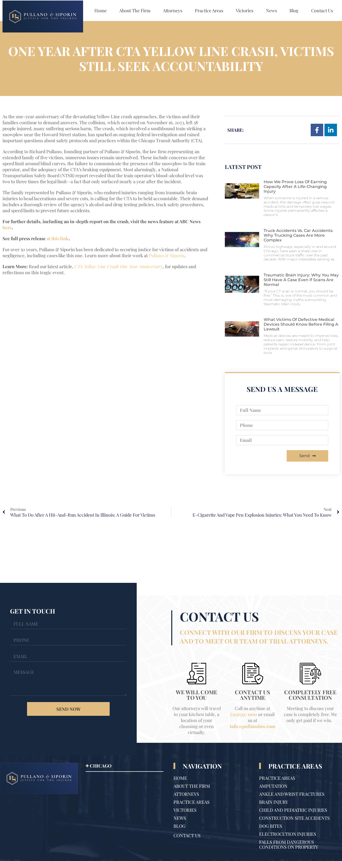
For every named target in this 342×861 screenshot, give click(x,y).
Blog (293, 10)
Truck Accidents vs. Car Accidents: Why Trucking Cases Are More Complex (298, 235)
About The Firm (134, 10)
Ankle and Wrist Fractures (291, 794)
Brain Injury (273, 802)
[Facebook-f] (317, 130)
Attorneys (172, 10)
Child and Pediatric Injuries (293, 810)
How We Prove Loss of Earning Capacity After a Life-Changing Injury (295, 186)
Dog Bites (270, 826)
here (7, 227)
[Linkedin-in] (330, 130)
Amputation (273, 786)
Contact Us (322, 10)
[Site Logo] (43, 16)
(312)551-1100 (243, 714)
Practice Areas (209, 10)
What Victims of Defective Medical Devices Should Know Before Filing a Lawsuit (301, 324)
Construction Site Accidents (294, 818)
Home (100, 10)
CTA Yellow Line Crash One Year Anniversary (118, 266)
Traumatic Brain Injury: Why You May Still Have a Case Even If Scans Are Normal (301, 280)
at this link (58, 238)
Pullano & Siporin (167, 255)
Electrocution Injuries (287, 834)
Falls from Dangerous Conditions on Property (288, 844)
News (271, 10)
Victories (244, 10)
